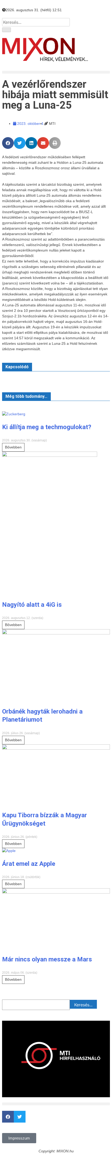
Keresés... (83, 1004)
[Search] (6, 29)
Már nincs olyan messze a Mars (47, 959)
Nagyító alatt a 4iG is (32, 604)
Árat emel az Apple (28, 863)
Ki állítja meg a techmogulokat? (46, 427)
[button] (56, 72)
